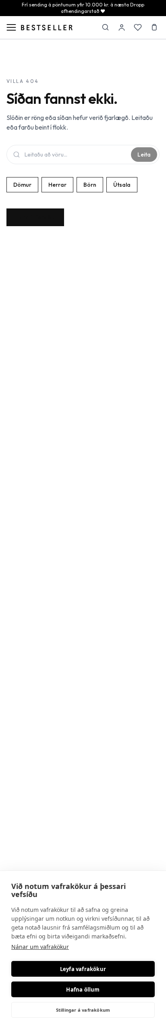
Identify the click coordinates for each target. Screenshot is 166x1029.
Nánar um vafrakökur (40, 947)
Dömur (22, 184)
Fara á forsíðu (35, 217)
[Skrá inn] (121, 27)
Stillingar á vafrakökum (83, 1010)
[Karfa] (154, 27)
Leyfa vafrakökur (83, 969)
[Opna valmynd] (11, 27)
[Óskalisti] (137, 27)
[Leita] (105, 27)
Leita (144, 154)
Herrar (57, 184)
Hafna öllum (83, 989)
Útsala (122, 184)
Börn (89, 184)
